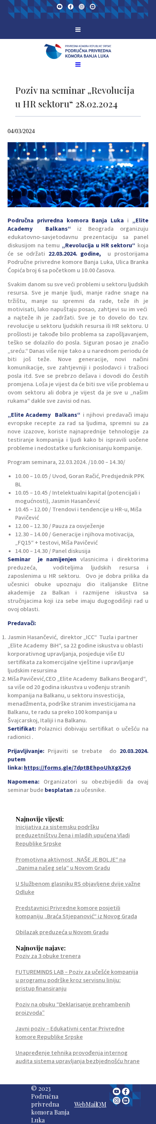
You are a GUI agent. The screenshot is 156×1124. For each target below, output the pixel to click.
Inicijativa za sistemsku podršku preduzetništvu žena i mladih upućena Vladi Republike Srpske (73, 835)
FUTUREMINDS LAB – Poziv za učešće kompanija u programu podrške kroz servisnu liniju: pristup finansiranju (77, 980)
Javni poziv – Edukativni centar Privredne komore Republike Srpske (70, 1033)
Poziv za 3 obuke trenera (48, 956)
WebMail (85, 1104)
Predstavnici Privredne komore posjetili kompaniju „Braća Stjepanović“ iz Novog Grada (76, 912)
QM (101, 1104)
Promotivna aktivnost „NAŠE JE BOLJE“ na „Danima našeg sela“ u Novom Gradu (71, 863)
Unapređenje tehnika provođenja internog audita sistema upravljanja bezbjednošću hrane (78, 1057)
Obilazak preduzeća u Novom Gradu (62, 932)
